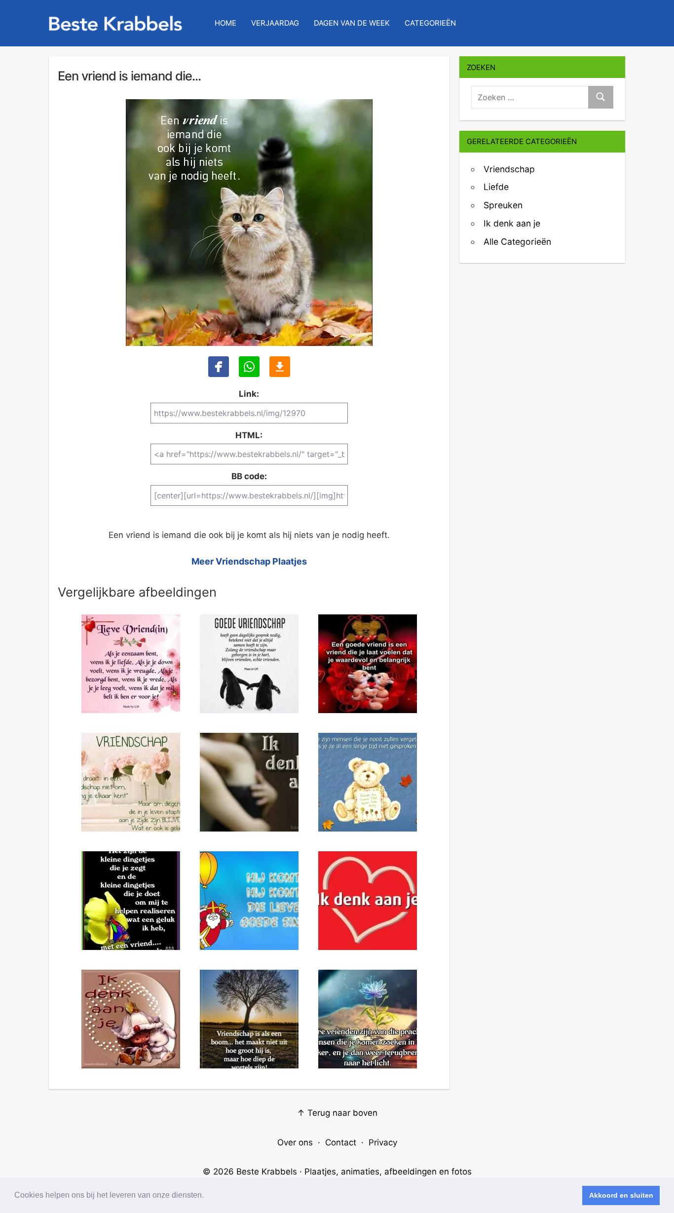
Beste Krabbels (266, 1171)
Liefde (496, 187)
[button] (207, 1196)
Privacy (383, 1142)
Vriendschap (509, 169)
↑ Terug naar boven (337, 1113)
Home (225, 23)
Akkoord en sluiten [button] (621, 1195)
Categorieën (430, 23)
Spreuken (503, 205)
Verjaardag (275, 23)
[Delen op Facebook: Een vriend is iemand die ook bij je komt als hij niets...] (218, 366)
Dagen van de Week (352, 23)
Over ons (295, 1142)
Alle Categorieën (517, 241)
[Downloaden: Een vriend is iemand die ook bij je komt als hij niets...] (279, 366)
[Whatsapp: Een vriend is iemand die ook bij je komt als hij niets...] (249, 366)
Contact (340, 1142)
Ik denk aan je (512, 223)
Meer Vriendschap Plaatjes (249, 561)
